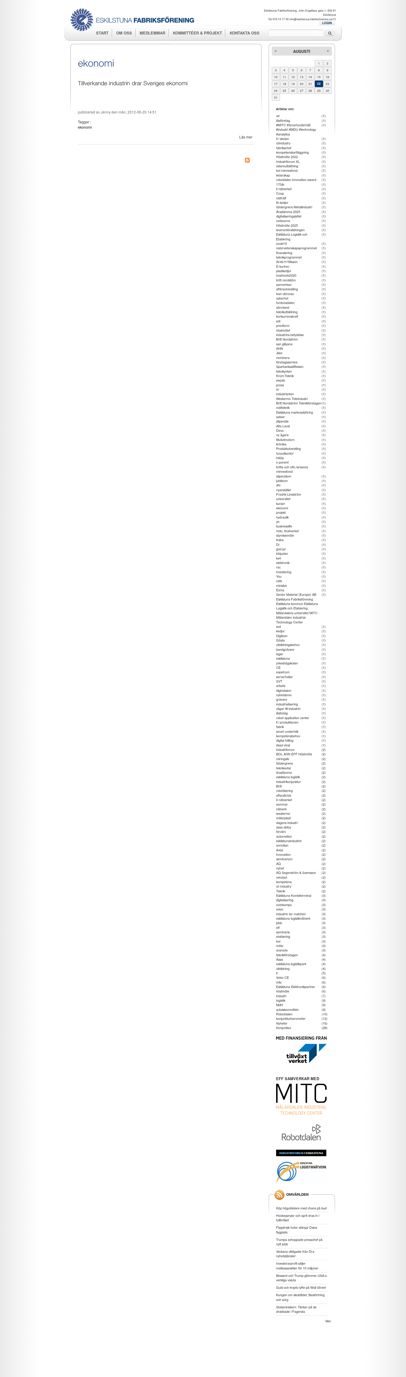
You (278, 576)
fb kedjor (282, 202)
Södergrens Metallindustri (294, 206)
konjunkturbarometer (291, 1018)
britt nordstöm (286, 280)
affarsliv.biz (283, 795)
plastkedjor (283, 270)
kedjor (280, 630)
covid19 (281, 243)
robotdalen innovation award (296, 179)
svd (278, 626)
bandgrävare (285, 649)
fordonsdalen (285, 302)
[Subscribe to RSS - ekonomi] (247, 160)
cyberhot (282, 298)
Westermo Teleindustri (292, 398)
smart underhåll (287, 731)
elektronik (282, 562)
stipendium (283, 476)
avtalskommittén (287, 1009)
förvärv (281, 831)
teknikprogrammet (289, 257)
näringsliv (282, 758)
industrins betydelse (290, 334)
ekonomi (85, 127)
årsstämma (284, 772)
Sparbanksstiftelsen (289, 366)
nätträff (281, 198)
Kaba (280, 539)
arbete (280, 685)
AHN (279, 348)
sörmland (282, 307)
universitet (283, 498)
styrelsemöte (285, 535)
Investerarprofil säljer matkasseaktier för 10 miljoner (297, 1265)
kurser (280, 503)
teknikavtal (283, 767)
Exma (280, 589)
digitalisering (284, 899)
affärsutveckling (287, 288)
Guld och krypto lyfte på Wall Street (301, 1287)
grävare (281, 699)
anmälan (282, 845)
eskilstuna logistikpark (291, 963)
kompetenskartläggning (292, 152)
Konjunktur (283, 1027)
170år (280, 184)
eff (278, 927)
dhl (278, 485)
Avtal (279, 849)
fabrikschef (283, 147)
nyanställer (283, 489)
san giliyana (284, 343)
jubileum (282, 480)
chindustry (283, 143)
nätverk (281, 808)
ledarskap (283, 175)
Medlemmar (152, 33)
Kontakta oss (244, 33)
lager (279, 653)
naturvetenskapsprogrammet (296, 247)
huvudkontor (285, 453)
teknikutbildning (287, 311)
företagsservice (287, 362)
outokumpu (284, 904)
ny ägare (282, 434)
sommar (282, 804)
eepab (280, 380)
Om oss (124, 33)
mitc (279, 982)
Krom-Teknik (285, 375)
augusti (301, 51)
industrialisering (287, 704)
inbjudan (282, 553)
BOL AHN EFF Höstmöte (294, 753)
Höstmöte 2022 (287, 156)
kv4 (278, 558)
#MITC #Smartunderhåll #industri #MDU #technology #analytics (296, 129)
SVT (279, 681)
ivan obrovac (285, 293)
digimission (283, 690)
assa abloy (283, 827)
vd (277, 115)
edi (278, 321)
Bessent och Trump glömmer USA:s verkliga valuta (301, 1277)
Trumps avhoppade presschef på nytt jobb (299, 1241)
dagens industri (287, 822)
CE (278, 667)
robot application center (292, 717)
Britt (279, 786)
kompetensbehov (288, 735)
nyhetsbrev (284, 694)
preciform (282, 325)
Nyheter (281, 1023)
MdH (279, 1004)
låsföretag (283, 120)
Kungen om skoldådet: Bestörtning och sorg (300, 1297)
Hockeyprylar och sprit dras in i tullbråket (297, 1217)
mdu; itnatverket (287, 530)
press (280, 384)
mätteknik (282, 407)
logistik (280, 1000)
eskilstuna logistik (288, 776)
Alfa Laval (283, 425)
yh (277, 521)
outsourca (283, 220)
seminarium (284, 858)
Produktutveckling (288, 448)
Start (102, 33)
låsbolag (282, 712)
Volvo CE (282, 977)
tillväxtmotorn (285, 439)
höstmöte (282, 991)
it (277, 972)
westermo (283, 813)
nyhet (280, 868)
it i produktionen (287, 722)
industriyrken (285, 393)
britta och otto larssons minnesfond (292, 469)
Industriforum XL (288, 161)
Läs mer (245, 136)
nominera (282, 357)
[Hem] (134, 20)
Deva (280, 430)
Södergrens (284, 763)
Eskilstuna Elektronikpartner (295, 986)
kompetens (284, 881)
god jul (280, 548)
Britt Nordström (287, 339)
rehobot (281, 877)
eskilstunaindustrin (289, 840)
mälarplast (283, 817)
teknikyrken (284, 371)
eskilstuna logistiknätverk (293, 918)
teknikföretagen (287, 954)
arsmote (282, 950)
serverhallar (284, 676)
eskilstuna (283, 658)
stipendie (282, 421)
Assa (279, 959)
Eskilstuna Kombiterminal (293, 895)
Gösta (280, 640)
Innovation (283, 854)
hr (277, 389)
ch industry (283, 886)
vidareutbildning (287, 165)
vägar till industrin (288, 708)
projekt (281, 512)
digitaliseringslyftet (288, 216)
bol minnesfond (287, 170)
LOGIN (327, 23)
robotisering (284, 790)
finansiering (284, 252)
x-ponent (282, 462)
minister (281, 585)
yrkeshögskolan (287, 663)
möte (279, 945)
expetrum (282, 671)
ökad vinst (283, 745)
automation (284, 836)
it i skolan (282, 138)
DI (277, 544)
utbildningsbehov (288, 644)
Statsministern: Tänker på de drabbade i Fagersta (296, 1309)
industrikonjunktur (288, 781)
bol (278, 941)
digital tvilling (284, 740)
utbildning (282, 968)
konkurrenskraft (287, 316)
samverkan (284, 284)
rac (278, 567)
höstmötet (283, 330)
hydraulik (282, 517)
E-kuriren (282, 266)
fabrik (280, 726)
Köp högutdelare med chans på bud (301, 1208)
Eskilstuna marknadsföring (294, 412)
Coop (280, 193)
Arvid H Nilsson (287, 261)
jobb (279, 922)
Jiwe (279, 352)
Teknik (280, 890)
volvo (279, 909)
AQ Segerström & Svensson (296, 872)
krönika (281, 444)
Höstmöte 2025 (287, 225)
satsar (280, 416)
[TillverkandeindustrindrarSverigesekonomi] (133, 82)
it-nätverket (284, 799)
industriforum (285, 749)
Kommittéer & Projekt (197, 33)
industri (281, 995)
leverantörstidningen (290, 229)
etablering (283, 936)
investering (283, 571)
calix (279, 580)
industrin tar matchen (291, 913)
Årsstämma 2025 (288, 211)
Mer (328, 1320)
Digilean (281, 635)
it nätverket (284, 188)
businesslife (284, 526)
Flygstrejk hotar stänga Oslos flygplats (296, 1229)
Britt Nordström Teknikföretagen (298, 403)
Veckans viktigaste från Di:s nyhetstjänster (295, 1253)
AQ (278, 863)
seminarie (283, 931)
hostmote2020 (286, 275)
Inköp (280, 457)
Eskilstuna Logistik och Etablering (291, 236)
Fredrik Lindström (288, 494)
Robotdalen (284, 1014)
